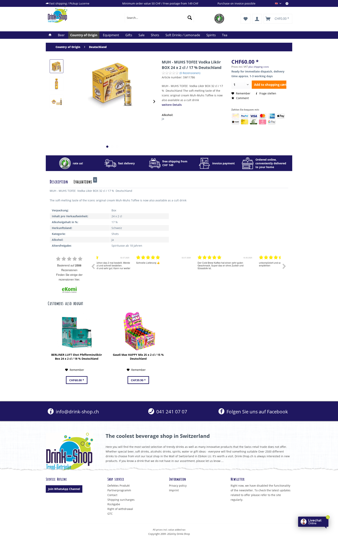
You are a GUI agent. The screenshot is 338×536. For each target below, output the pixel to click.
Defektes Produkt (118, 485)
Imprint (174, 490)
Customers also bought (65, 303)
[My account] (257, 19)
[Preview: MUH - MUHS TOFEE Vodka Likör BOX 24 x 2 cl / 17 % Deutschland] (56, 66)
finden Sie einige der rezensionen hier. (69, 277)
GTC (110, 513)
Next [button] (284, 266)
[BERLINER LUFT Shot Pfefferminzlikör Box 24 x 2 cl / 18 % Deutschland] (76, 331)
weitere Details (172, 105)
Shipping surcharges (121, 500)
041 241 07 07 (171, 411)
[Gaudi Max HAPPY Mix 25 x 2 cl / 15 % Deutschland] (138, 331)
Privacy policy (178, 485)
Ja (163, 118)
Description (59, 181)
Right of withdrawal (120, 509)
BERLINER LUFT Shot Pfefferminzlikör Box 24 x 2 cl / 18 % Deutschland (76, 356)
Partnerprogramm (119, 490)
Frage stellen (267, 93)
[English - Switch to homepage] (77, 15)
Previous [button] (93, 266)
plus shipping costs (258, 66)
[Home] (50, 35)
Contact (112, 495)
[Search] (190, 18)
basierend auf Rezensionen (69, 267)
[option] (127, 269)
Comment (242, 98)
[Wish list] (245, 19)
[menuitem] (289, 3)
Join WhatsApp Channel (64, 489)
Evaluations (85, 181)
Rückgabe (113, 504)
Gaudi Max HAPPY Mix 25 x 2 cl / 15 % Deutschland (138, 356)
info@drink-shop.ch (77, 411)
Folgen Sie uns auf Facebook (256, 411)
